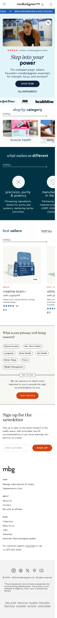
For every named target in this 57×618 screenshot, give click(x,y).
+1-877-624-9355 (12, 550)
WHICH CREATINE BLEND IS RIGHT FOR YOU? (33, 11)
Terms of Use (23, 603)
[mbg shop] (28, 4)
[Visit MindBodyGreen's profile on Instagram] (13, 571)
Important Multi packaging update (19, 539)
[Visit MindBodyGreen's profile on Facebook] (21, 570)
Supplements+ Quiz (12, 489)
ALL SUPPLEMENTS (27, 91)
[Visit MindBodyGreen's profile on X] (27, 570)
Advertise (7, 534)
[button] (51, 4)
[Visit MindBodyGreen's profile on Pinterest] (35, 570)
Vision (25, 360)
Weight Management (13, 367)
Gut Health (42, 353)
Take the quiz (27, 396)
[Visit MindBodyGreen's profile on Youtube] (41, 571)
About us (7, 501)
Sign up (42, 448)
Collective (8, 522)
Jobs (5, 530)
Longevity (9, 353)
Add (35, 280)
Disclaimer (33, 603)
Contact (7, 505)
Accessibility (21, 606)
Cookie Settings (44, 606)
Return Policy (9, 606)
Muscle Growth (11, 346)
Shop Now (27, 84)
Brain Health (25, 353)
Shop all (46, 231)
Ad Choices (32, 606)
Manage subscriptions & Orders (18, 484)
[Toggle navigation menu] (4, 4)
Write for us (8, 526)
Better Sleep (10, 360)
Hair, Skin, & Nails (32, 346)
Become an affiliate (12, 509)
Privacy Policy (44, 603)
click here (30, 546)
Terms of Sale (10, 603)
